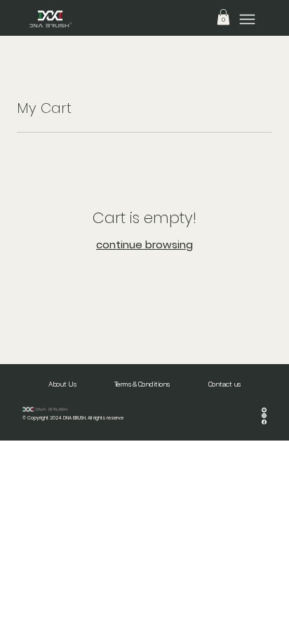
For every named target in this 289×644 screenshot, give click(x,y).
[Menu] (247, 19)
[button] (223, 17)
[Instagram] (264, 414)
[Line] (264, 408)
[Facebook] (264, 420)
